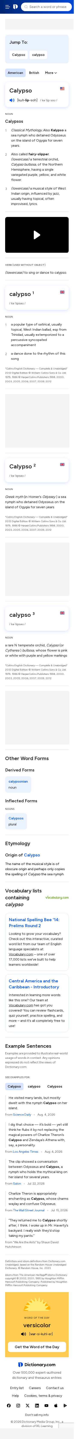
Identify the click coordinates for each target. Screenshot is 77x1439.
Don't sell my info (37, 1415)
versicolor (37, 1325)
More (49, 73)
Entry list (17, 1388)
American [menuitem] (15, 73)
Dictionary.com (15, 6)
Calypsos (14, 121)
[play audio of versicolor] (23, 1334)
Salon (17, 1183)
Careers (35, 1388)
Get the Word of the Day (37, 1347)
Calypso (18, 55)
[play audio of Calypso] (12, 100)
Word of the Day (37, 1317)
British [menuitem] (34, 73)
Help (15, 1396)
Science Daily (22, 1114)
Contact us (55, 1388)
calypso (38, 55)
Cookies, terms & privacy (43, 1396)
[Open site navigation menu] (7, 7)
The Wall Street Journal (28, 1210)
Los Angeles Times (25, 1152)
